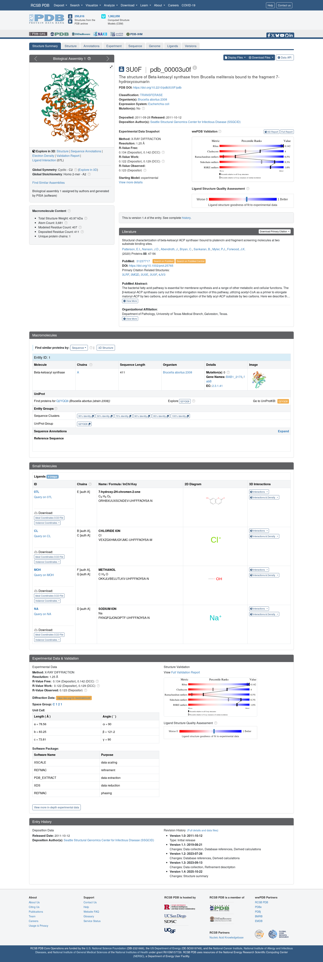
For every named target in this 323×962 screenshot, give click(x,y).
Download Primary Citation (274, 231)
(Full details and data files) (202, 830)
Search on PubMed (163, 261)
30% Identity (84, 416)
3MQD (135, 274)
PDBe (258, 907)
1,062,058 (114, 16)
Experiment (113, 46)
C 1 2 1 (57, 704)
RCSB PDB (40, 5)
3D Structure (105, 348)
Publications (36, 911)
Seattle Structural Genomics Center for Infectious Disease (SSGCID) (195, 122)
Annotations (91, 46)
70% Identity (122, 416)
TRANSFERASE (151, 95)
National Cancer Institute (227, 948)
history (186, 218)
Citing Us (34, 907)
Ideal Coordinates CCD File (49, 517)
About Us (34, 902)
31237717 (143, 261)
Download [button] (128, 5)
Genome (154, 46)
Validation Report (67, 155)
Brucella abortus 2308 (152, 99)
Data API (286, 57)
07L (36, 492)
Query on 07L (43, 497)
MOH (37, 569)
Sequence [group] (78, 348)
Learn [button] (144, 5)
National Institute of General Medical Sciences (80, 952)
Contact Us (90, 902)
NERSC (138, 956)
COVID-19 (188, 5)
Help (270, 5)
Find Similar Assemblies (48, 182)
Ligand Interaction (44, 160)
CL (36, 531)
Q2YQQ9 (62, 401)
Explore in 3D (88, 169)
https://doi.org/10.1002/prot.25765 (151, 265)
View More (131, 300)
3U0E (144, 274)
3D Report (273, 131)
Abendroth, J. (169, 249)
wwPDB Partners (266, 897)
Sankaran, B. (202, 249)
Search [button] (75, 5)
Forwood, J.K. (236, 249)
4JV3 (162, 274)
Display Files (235, 57)
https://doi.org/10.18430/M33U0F (74, 698)
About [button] (158, 5)
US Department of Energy (165, 948)
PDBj (258, 911)
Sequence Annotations (86, 151)
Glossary (89, 916)
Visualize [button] (92, 5)
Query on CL (42, 536)
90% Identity (140, 416)
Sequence (135, 46)
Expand (283, 431)
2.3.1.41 (217, 386)
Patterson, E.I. (131, 249)
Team (32, 916)
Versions (190, 46)
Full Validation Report (185, 672)
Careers (173, 5)
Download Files (261, 57)
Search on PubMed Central (190, 261)
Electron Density (43, 155)
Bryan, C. (186, 249)
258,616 (79, 16)
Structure (71, 46)
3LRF (125, 274)
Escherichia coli (158, 104)
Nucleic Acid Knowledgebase (227, 937)
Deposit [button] (59, 5)
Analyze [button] (110, 5)
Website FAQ (91, 911)
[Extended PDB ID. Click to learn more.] (195, 67)
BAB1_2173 (234, 377)
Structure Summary (45, 46)
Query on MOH (44, 575)
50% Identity (103, 416)
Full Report (287, 131)
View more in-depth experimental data (56, 807)
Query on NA (42, 614)
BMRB (258, 916)
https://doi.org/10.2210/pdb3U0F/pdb (157, 87)
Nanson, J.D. (150, 249)
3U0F (153, 274)
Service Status (92, 921)
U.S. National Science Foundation (106, 948)
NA (36, 609)
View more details (131, 182)
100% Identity (179, 416)
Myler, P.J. (219, 249)
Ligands (172, 46)
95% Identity (159, 416)
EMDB (258, 921)
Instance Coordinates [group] (47, 522)
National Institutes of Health (132, 952)
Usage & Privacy (38, 925)
